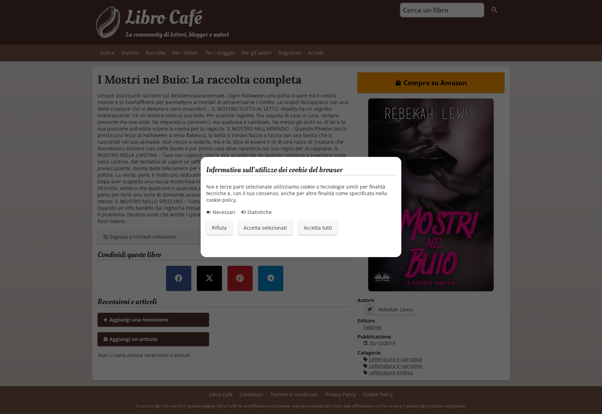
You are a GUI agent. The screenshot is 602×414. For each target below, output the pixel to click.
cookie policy (221, 200)
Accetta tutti (318, 227)
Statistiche (259, 212)
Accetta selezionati (265, 227)
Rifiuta (219, 227)
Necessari (223, 212)
